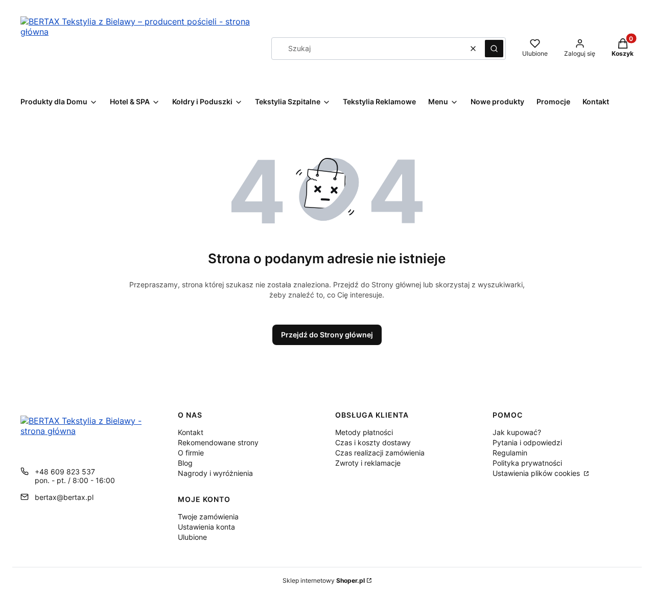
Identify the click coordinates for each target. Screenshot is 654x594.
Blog (185, 463)
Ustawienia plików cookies (537, 473)
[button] (494, 48)
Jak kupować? (517, 432)
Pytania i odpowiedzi (527, 442)
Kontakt (190, 432)
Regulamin (510, 452)
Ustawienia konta (206, 526)
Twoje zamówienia (208, 516)
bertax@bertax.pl (64, 497)
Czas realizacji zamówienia (380, 452)
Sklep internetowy (324, 580)
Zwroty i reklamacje (368, 463)
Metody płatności (364, 432)
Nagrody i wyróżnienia (215, 473)
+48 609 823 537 (65, 471)
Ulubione (192, 537)
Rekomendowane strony (218, 442)
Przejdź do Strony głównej (327, 334)
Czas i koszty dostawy (373, 442)
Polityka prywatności (527, 463)
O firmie (191, 452)
